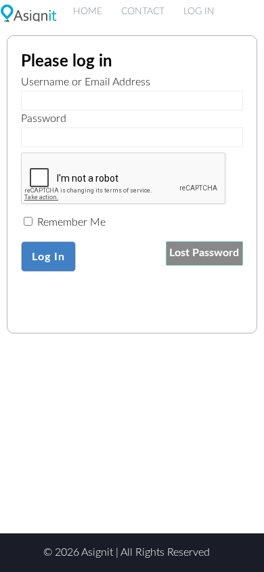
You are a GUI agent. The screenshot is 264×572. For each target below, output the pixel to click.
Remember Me (70, 222)
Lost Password (204, 252)
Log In (199, 11)
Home (87, 11)
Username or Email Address (85, 82)
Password (43, 118)
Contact (142, 11)
